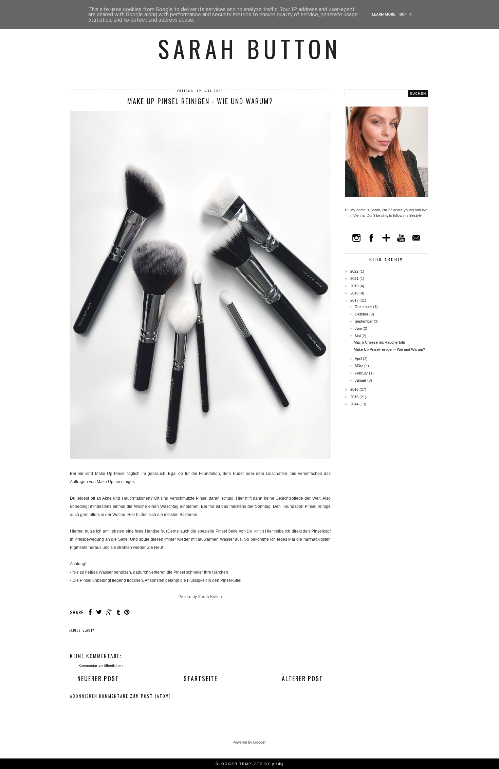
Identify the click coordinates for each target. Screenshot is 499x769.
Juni (359, 328)
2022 (354, 271)
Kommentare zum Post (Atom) (135, 696)
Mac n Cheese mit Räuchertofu (379, 342)
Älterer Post (302, 678)
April (359, 359)
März (359, 366)
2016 (354, 389)
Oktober (362, 314)
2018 (354, 293)
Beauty (88, 630)
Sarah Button (249, 48)
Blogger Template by (250, 764)
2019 (354, 286)
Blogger (259, 742)
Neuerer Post (98, 678)
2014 (354, 404)
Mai (358, 336)
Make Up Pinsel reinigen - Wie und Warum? (389, 349)
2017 (354, 300)
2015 (354, 397)
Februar (362, 373)
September (364, 321)
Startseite (201, 678)
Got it (405, 14)
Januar (361, 380)
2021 (354, 278)
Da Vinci (255, 531)
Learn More (383, 14)
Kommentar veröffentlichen (100, 666)
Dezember (364, 307)
